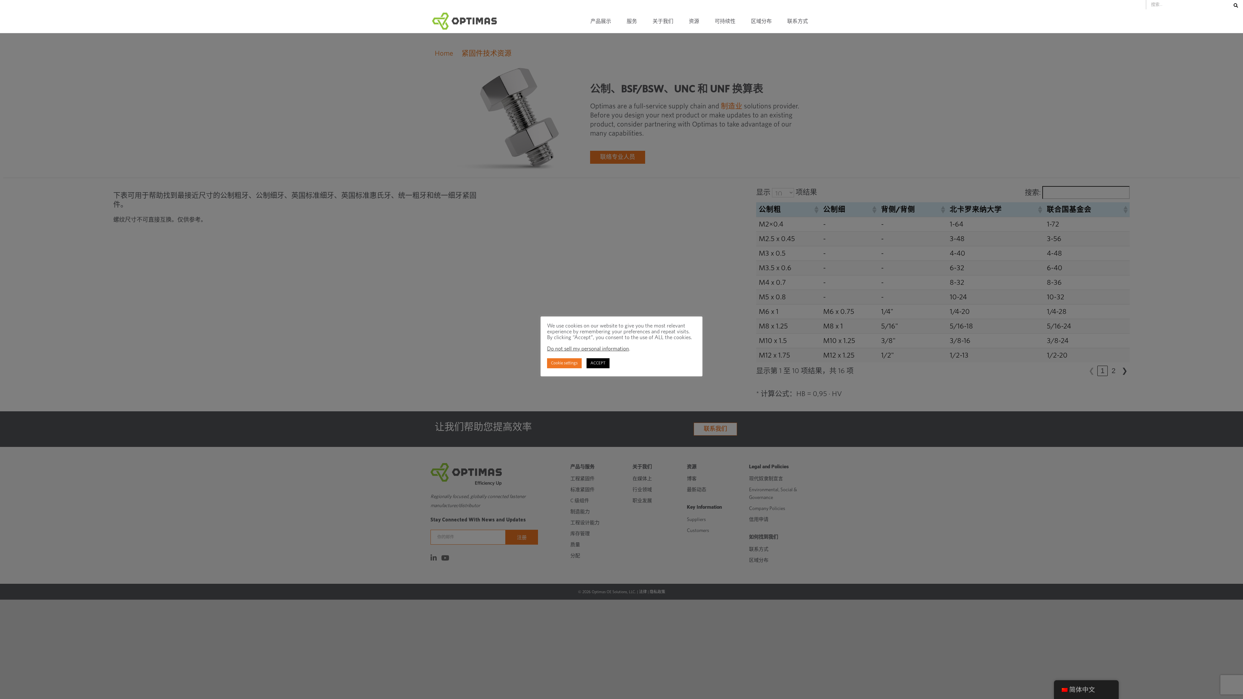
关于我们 (663, 21)
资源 (694, 21)
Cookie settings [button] (564, 363)
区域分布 (761, 21)
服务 (632, 21)
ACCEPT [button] (598, 363)
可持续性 (725, 21)
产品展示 (600, 21)
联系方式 (797, 21)
